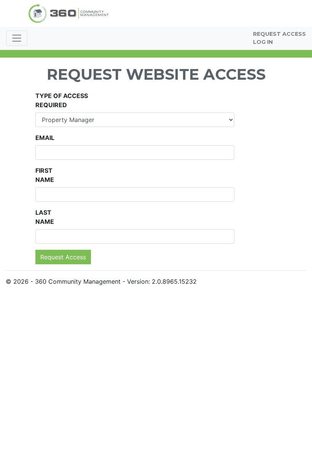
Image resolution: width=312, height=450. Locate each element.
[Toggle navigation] (16, 38)
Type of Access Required (61, 100)
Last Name (44, 217)
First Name (44, 175)
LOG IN (263, 42)
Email (44, 137)
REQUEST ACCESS (279, 34)
